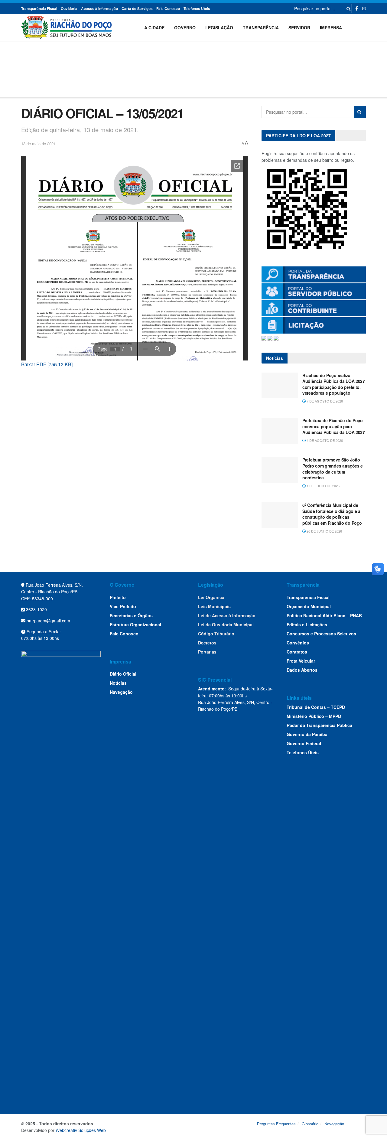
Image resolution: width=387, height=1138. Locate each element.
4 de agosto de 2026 (324, 440)
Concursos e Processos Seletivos (321, 634)
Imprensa (331, 27)
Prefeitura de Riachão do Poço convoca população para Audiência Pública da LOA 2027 (333, 426)
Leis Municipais (214, 606)
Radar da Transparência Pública (319, 725)
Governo (185, 27)
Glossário (310, 1124)
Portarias (207, 652)
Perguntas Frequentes (276, 1124)
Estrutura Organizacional (135, 624)
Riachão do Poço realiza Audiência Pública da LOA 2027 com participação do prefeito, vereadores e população (333, 384)
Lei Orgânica (211, 597)
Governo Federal (304, 743)
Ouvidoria (69, 8)
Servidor (299, 27)
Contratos (297, 652)
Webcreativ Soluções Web (81, 1130)
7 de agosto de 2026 (324, 401)
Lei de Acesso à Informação (226, 615)
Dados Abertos (302, 670)
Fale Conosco (168, 8)
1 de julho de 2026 (323, 485)
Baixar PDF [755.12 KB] (47, 364)
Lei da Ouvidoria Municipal (226, 624)
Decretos (207, 643)
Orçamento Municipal (309, 606)
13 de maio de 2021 (38, 143)
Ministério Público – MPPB (314, 716)
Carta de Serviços (137, 8)
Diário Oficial (123, 674)
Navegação (121, 692)
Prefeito (118, 597)
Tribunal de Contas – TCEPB (316, 707)
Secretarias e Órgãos (131, 615)
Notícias (118, 683)
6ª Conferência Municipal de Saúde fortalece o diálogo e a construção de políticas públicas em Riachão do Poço (332, 514)
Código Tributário (216, 634)
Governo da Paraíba (307, 734)
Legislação (219, 27)
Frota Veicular (301, 661)
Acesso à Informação (99, 8)
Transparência (261, 27)
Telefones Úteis (197, 8)
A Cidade (154, 27)
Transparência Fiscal (39, 8)
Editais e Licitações (307, 624)
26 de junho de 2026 (324, 531)
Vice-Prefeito (123, 606)
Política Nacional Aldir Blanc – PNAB (324, 615)
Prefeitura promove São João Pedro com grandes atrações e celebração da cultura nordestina (332, 469)
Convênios (298, 643)
